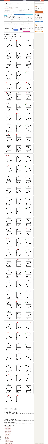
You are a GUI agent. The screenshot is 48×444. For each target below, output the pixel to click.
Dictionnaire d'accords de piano (8, 440)
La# (4, 15)
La (4, 17)
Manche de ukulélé (7, 437)
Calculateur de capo (7, 434)
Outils (8, 0)
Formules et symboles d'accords (8, 431)
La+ (7, 17)
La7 (10, 18)
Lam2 (30, 17)
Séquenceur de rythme (7, 435)
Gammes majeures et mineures (8, 426)
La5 (19, 17)
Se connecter (42, 0)
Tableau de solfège (7, 438)
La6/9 (6, 18)
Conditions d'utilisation (37, 443)
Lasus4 (18, 17)
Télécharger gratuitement (39, 31)
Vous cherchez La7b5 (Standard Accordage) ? (8, 8)
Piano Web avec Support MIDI (8, 428)
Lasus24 (22, 17)
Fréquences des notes (7, 432)
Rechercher (42, 2)
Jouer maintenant (39, 21)
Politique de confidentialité (41, 443)
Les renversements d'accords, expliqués (9, 441)
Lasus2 (13, 17)
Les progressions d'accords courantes (8, 443)
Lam (25, 17)
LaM (8, 18)
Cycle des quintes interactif (7, 429)
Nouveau (6, 0)
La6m (4, 18)
